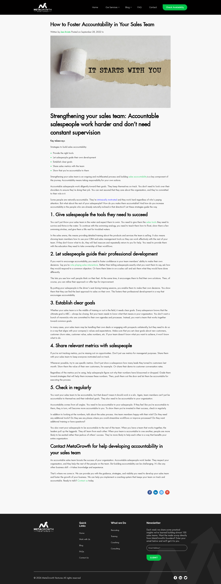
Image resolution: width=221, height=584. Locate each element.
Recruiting (115, 530)
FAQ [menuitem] (139, 7)
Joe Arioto (65, 31)
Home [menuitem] (95, 7)
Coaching (115, 542)
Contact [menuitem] (153, 7)
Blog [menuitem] (127, 7)
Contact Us (84, 557)
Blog (81, 545)
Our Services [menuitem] (112, 7)
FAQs (81, 551)
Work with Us (84, 539)
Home (81, 533)
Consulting (115, 548)
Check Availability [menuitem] (175, 7)
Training (114, 536)
